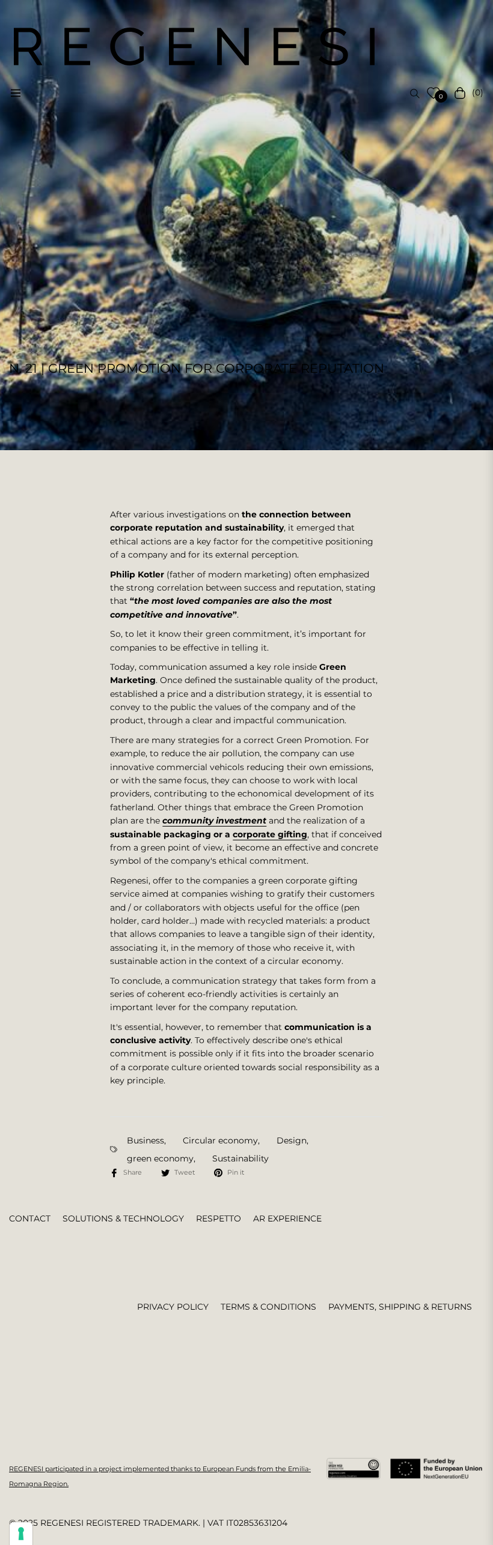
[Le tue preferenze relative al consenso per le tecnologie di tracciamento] (21, 1533)
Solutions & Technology (123, 1218)
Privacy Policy (173, 1306)
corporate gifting (270, 834)
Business (145, 1140)
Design (292, 1140)
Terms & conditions (268, 1306)
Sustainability (240, 1158)
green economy (160, 1158)
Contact (30, 1218)
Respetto (218, 1218)
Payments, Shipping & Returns (400, 1306)
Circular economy (220, 1140)
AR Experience (287, 1218)
